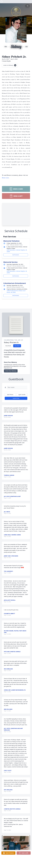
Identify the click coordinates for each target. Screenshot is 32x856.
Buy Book (17, 346)
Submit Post (16, 398)
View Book (8, 346)
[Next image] (28, 846)
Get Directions (15, 255)
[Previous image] (4, 846)
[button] (16, 845)
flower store (5, 178)
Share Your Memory (10, 371)
